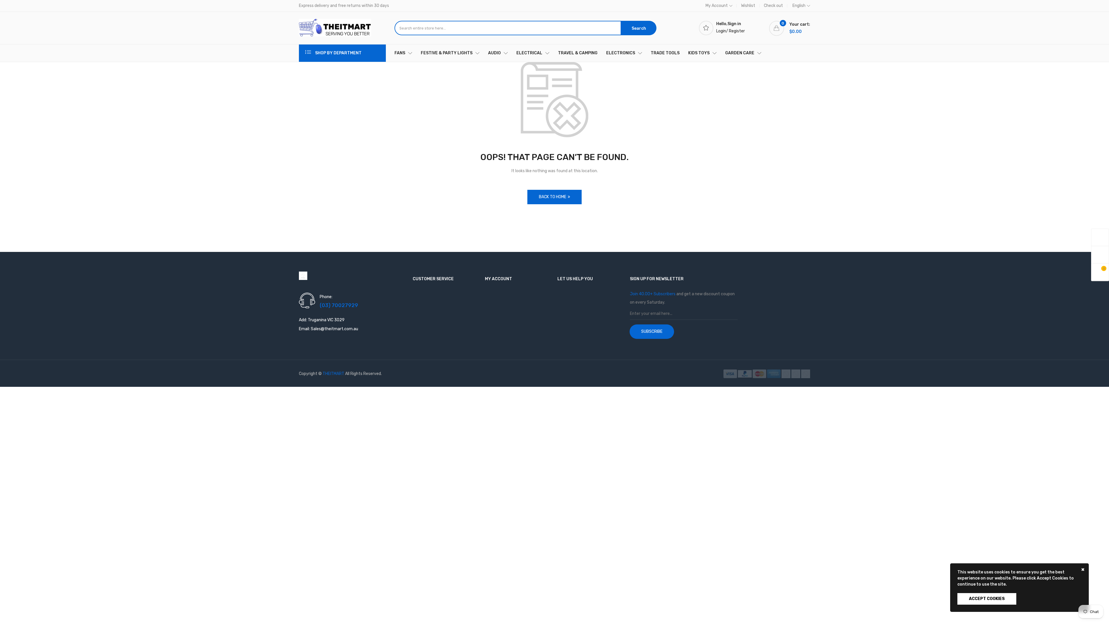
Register (737, 31)
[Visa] (730, 373)
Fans (400, 53)
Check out (773, 5)
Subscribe (652, 331)
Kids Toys (699, 53)
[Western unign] (805, 373)
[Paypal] (745, 373)
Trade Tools (665, 53)
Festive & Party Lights (446, 53)
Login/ (722, 31)
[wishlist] (1100, 254)
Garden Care (739, 53)
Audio (494, 53)
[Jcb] (796, 373)
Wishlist (748, 5)
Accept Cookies (987, 598)
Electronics (620, 53)
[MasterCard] (760, 373)
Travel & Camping (578, 53)
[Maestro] (786, 373)
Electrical (529, 53)
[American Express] (774, 373)
